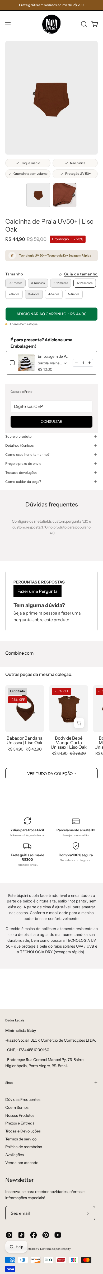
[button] (83, 24)
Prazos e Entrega (20, 1123)
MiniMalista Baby (27, 1249)
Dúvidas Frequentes (22, 1099)
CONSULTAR (51, 421)
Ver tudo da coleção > (51, 773)
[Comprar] (79, 723)
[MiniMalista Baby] (51, 24)
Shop (9, 1083)
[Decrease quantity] (76, 363)
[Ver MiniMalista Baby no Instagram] (9, 1235)
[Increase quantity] (89, 363)
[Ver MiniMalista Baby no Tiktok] (21, 1235)
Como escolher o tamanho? (27, 454)
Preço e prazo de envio (23, 463)
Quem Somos (17, 1107)
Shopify (65, 1249)
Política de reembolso (23, 1146)
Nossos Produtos (19, 1115)
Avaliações (14, 1154)
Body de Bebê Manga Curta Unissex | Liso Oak (69, 742)
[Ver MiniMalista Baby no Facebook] (34, 1235)
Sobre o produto (18, 436)
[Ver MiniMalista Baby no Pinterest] (46, 1235)
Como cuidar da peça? (23, 481)
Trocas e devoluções (21, 472)
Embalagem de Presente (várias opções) (53, 356)
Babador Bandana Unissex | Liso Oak (25, 740)
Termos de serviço (20, 1139)
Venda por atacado (21, 1162)
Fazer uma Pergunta (37, 591)
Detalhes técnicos (19, 445)
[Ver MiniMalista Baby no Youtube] (58, 1235)
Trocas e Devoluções (23, 1131)
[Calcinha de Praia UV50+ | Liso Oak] (38, 195)
